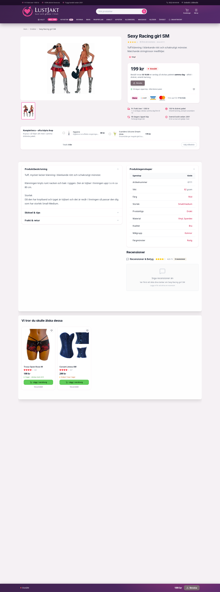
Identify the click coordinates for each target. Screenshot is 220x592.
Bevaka (139, 83)
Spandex (188, 218)
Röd (190, 196)
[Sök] (144, 11)
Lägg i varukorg (40, 382)
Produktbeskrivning (36, 169)
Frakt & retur (32, 220)
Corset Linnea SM (67, 367)
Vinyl (180, 218)
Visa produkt (38, 387)
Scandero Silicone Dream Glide (129, 132)
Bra (190, 225)
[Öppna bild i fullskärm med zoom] (117, 96)
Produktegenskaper (141, 169)
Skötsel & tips (32, 212)
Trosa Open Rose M (33, 367)
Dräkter (33, 29)
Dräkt (189, 211)
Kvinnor (188, 233)
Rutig (189, 240)
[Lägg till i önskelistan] (193, 89)
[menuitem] (41, 19)
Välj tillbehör (189, 144)
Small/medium (185, 204)
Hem (25, 29)
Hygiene (76, 132)
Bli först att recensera (147, 42)
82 (185, 189)
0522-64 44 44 (174, 3)
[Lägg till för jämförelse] (51, 336)
